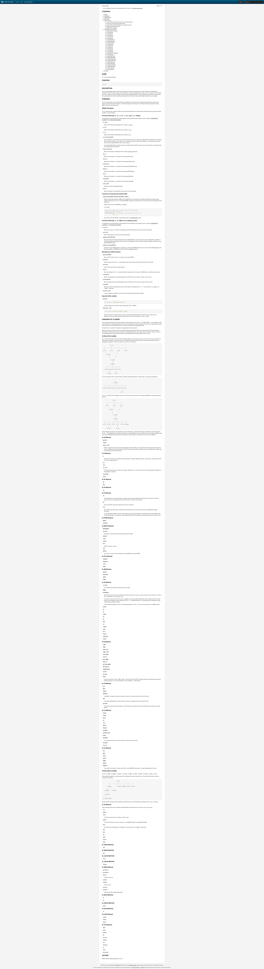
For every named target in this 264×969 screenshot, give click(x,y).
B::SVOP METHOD (110, 63)
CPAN (107, 5)
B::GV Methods (109, 45)
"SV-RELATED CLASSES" (115, 120)
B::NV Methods (109, 35)
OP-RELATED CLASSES (112, 53)
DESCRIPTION (107, 17)
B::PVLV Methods (110, 42)
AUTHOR (106, 71)
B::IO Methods (109, 47)
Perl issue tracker (136, 967)
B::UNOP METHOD (110, 56)
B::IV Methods (109, 34)
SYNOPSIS (106, 16)
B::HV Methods (109, 51)
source (104, 5)
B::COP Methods (110, 69)
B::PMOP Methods (110, 62)
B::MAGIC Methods (110, 41)
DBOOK (117, 965)
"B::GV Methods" (134, 217)
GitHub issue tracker (132, 965)
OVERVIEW (107, 19)
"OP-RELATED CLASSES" (115, 225)
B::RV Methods (109, 37)
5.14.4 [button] (16, 2)
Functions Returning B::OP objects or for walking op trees (118, 25)
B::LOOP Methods (110, 68)
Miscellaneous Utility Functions (113, 26)
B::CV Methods (109, 50)
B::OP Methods (109, 54)
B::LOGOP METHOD (111, 59)
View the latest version (137, 8)
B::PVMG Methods (110, 39)
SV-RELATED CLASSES (111, 31)
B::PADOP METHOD (111, 65)
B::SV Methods (109, 32)
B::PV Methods (109, 38)
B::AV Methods (109, 48)
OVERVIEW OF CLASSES (110, 29)
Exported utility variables (111, 28)
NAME (105, 14)
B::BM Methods (109, 44)
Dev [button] (21, 2)
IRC (146, 967)
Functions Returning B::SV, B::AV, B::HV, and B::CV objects (119, 22)
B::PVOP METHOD (110, 66)
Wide (240, 2)
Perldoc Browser (8, 2)
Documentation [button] (28, 2)
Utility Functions (107, 20)
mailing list (142, 967)
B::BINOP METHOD (110, 57)
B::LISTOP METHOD (111, 60)
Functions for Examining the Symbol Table (115, 23)
